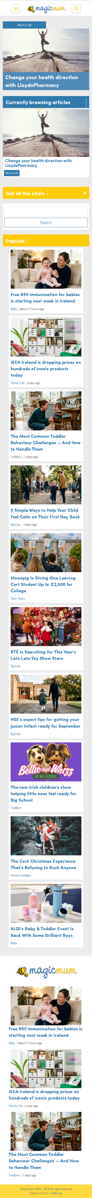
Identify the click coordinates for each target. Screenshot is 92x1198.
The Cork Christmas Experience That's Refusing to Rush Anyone (43, 864)
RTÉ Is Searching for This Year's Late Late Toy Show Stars (43, 654)
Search (46, 222)
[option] (46, 55)
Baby (14, 309)
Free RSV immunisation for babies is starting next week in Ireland (45, 297)
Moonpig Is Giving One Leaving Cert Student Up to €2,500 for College (43, 584)
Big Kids (16, 524)
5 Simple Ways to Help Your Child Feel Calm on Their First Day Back (45, 513)
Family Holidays (21, 875)
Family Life (18, 383)
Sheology (57, 1193)
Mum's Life (24, 25)
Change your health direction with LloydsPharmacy (38, 162)
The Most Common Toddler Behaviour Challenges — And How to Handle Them (46, 442)
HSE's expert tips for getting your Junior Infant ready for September (46, 722)
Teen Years (18, 598)
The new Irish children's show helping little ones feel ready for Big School (43, 793)
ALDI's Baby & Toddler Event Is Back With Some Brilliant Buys (42, 931)
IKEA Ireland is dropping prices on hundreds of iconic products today (46, 368)
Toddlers (16, 457)
